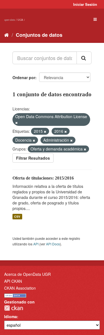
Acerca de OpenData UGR (27, 274)
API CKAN (13, 281)
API (36, 243)
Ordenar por (23, 77)
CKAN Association (20, 288)
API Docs (53, 243)
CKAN (13, 308)
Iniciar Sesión (85, 4)
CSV (17, 216)
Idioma (10, 316)
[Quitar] (16, 122)
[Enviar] (84, 57)
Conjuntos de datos (39, 34)
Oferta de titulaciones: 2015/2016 (43, 178)
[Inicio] (6, 34)
